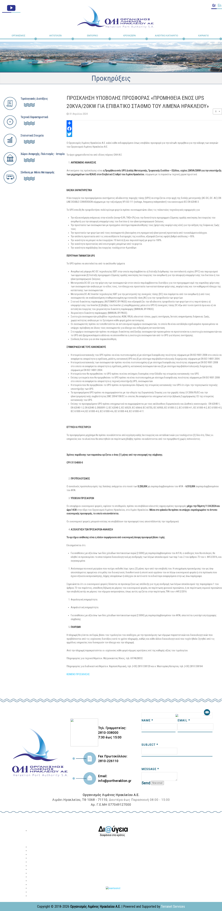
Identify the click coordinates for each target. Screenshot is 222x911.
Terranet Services (173, 906)
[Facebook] (144, 128)
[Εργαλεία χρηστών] (217, 111)
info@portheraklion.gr (114, 781)
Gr (214, 5)
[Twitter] (144, 134)
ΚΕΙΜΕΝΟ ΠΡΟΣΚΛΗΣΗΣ (78, 674)
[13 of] (113, 888)
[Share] (144, 123)
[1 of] (113, 830)
